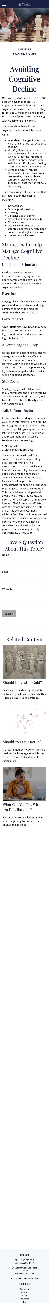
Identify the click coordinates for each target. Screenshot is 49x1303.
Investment (25, 1292)
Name (5, 554)
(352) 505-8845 (27, 1260)
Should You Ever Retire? (22, 741)
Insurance (24, 1298)
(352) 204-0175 (28, 1263)
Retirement (24, 1289)
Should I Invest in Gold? (22, 682)
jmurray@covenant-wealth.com (24, 1278)
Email (5, 571)
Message (7, 588)
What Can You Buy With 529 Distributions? (22, 807)
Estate (24, 1295)
